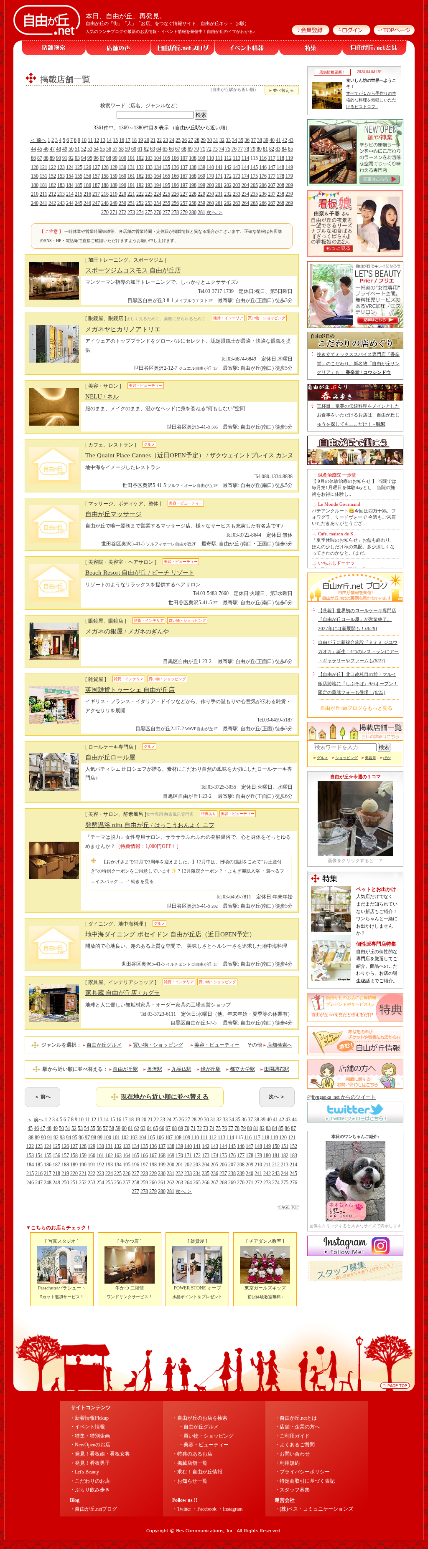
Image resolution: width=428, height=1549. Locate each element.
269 (289, 203)
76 (234, 149)
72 (208, 149)
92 (71, 158)
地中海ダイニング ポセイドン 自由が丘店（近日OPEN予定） (170, 934)
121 (43, 167)
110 (210, 158)
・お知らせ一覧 (189, 1481)
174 (245, 176)
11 (90, 140)
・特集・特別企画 (90, 1436)
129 (113, 167)
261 (219, 203)
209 (289, 185)
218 (105, 194)
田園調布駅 (276, 1069)
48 (58, 149)
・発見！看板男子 (90, 1463)
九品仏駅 (181, 1069)
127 (96, 167)
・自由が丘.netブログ (93, 1509)
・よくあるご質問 (295, 1445)
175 (254, 176)
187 (96, 185)
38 (259, 140)
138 (192, 167)
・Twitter (181, 1509)
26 (184, 140)
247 (96, 203)
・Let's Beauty (84, 1472)
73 (215, 149)
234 (245, 194)
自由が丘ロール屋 (110, 757)
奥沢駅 (154, 1069)
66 (171, 149)
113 (236, 158)
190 (122, 185)
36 (247, 140)
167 (184, 176)
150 (34, 176)
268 (280, 203)
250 (122, 203)
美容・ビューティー (216, 1045)
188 (105, 185)
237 (271, 194)
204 (245, 185)
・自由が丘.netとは (296, 1418)
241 (43, 203)
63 (152, 149)
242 (52, 203)
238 (280, 194)
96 (96, 158)
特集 (310, 47)
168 (192, 176)
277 (166, 212)
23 (165, 140)
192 (140, 185)
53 (89, 149)
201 (219, 185)
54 (96, 149)
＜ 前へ (38, 140)
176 (263, 176)
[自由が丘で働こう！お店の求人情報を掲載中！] (355, 463)
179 (289, 176)
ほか (387, 758)
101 (131, 158)
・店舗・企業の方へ (297, 1427)
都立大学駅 (242, 1069)
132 (140, 167)
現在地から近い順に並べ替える (165, 1096)
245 (78, 203)
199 (201, 185)
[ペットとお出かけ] (331, 930)
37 (253, 140)
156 (87, 176)
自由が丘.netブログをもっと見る (356, 708)
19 (140, 140)
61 (140, 149)
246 (87, 203)
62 (146, 149)
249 (113, 203)
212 (52, 194)
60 (133, 149)
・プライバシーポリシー (302, 1472)
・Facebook (204, 1509)
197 (184, 185)
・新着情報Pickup (89, 1418)
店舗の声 (118, 47)
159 (113, 176)
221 (131, 194)
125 (78, 167)
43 (290, 140)
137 (184, 167)
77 (240, 149)
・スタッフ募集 (292, 1490)
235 (254, 194)
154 (70, 176)
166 (175, 176)
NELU (102, 396)
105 (166, 158)
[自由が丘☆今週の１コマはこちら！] (355, 854)
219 (113, 194)
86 (33, 158)
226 (175, 194)
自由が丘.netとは (374, 47)
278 (175, 212)
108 (192, 158)
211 (43, 194)
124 (70, 167)
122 (52, 167)
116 (263, 158)
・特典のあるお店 (192, 1454)
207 (271, 185)
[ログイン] (350, 33)
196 (175, 185)
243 (61, 203)
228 (192, 194)
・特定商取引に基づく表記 (305, 1481)
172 (228, 176)
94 (83, 158)
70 (196, 149)
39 (265, 140)
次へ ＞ (214, 212)
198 (192, 185)
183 (61, 185)
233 (236, 194)
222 (140, 194)
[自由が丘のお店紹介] (355, 184)
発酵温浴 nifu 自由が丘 (149, 825)
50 (71, 149)
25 (178, 140)
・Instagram (230, 1509)
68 (183, 149)
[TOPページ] (393, 33)
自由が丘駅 (125, 1069)
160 (122, 176)
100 (122, 158)
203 (236, 185)
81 (265, 149)
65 (165, 149)
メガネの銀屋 (127, 631)
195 (166, 185)
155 (78, 176)
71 (202, 149)
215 (78, 194)
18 (134, 140)
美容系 (370, 758)
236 (263, 194)
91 (64, 158)
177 (271, 176)
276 (157, 212)
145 (254, 167)
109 (201, 158)
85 (290, 149)
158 (105, 176)
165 (166, 176)
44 (33, 149)
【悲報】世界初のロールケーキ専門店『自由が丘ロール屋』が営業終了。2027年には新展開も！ (357, 619)
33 (228, 140)
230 (210, 194)
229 (201, 194)
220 (122, 194)
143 (236, 167)
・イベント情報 (87, 1427)
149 (289, 167)
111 (219, 158)
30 (209, 140)
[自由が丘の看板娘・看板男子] (355, 255)
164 (157, 176)
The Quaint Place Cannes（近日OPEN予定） (189, 455)
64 (158, 149)
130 (122, 167)
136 (175, 167)
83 (277, 149)
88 (45, 158)
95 (89, 158)
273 (131, 212)
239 (289, 194)
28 (196, 140)
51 (77, 149)
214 (70, 194)
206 (263, 185)
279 (184, 212)
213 (61, 194)
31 (215, 140)
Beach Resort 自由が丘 (139, 572)
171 (219, 176)
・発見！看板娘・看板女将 (100, 1454)
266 (263, 203)
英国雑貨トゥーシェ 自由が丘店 (130, 689)
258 (192, 203)
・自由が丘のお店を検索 (199, 1418)
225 (166, 194)
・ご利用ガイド (292, 1436)
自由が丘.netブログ (182, 47)
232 (228, 194)
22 (159, 140)
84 (284, 149)
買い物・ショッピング (158, 1045)
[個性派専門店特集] (331, 979)
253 (149, 203)
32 (221, 140)
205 (254, 185)
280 (192, 212)
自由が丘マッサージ (113, 514)
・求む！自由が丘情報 (197, 1472)
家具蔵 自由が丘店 (122, 992)
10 (84, 140)
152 (52, 176)
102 (140, 158)
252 (140, 203)
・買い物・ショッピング (206, 1436)
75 (227, 149)
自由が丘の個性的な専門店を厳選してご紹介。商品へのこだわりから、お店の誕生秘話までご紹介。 (376, 966)
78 (246, 149)
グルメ (322, 758)
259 (201, 203)
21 (152, 140)
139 (201, 167)
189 (113, 185)
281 (201, 212)
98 (108, 158)
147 (271, 167)
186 (87, 185)
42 (284, 140)
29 (203, 140)
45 (39, 149)
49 (64, 149)
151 (43, 176)
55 (102, 149)
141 (219, 167)
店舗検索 (54, 47)
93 (77, 158)
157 (96, 176)
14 (109, 140)
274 (140, 212)
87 (39, 158)
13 (102, 140)
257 (184, 203)
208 (280, 185)
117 (271, 158)
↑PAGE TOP (288, 1207)
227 (184, 194)
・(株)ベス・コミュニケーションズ (314, 1509)
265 (254, 203)
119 (289, 158)
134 (157, 167)
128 (105, 167)
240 (34, 203)
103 (149, 158)
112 (228, 158)
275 (149, 212)
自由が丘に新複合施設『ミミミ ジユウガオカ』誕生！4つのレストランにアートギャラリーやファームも (358, 651)
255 (166, 203)
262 (228, 203)
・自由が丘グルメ (198, 1427)
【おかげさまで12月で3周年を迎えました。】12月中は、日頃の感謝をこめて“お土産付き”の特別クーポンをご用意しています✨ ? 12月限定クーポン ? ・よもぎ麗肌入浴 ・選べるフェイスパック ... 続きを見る (187, 871)
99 (114, 158)
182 (52, 185)
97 (102, 158)
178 (280, 176)
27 (190, 140)
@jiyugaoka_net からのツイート (341, 1097)
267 (271, 203)
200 (210, 185)
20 (146, 140)
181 (43, 185)
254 (157, 203)
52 (83, 149)
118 (280, 158)
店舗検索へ (279, 1045)
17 (127, 140)
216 (87, 194)
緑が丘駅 (211, 1069)
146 (263, 167)
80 (259, 149)
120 (34, 167)
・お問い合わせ (292, 1454)
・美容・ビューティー (203, 1445)
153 (61, 176)
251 (131, 203)
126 (87, 167)
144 (245, 167)
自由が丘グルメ (104, 1045)
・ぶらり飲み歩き (90, 1490)
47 (52, 149)
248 (105, 203)
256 (175, 203)
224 (157, 194)
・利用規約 (287, 1463)
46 (45, 149)
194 (157, 185)
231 (219, 194)
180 (34, 185)
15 (115, 140)
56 (108, 149)
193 (149, 185)
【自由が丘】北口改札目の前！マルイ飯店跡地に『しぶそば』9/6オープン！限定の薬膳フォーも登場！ (358, 683)
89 (52, 158)
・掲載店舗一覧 (189, 1463)
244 (70, 203)
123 (61, 167)
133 (149, 167)
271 (113, 212)
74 (221, 149)
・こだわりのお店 (90, 1481)
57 (114, 149)
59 (127, 149)
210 (34, 194)
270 (105, 212)
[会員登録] (309, 33)
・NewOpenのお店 (90, 1445)
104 (157, 158)
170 (210, 176)
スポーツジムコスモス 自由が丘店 (133, 270)
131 (131, 167)
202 (228, 185)
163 (149, 176)
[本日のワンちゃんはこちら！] (355, 1220)
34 (234, 140)
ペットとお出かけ (376, 889)
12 (96, 140)
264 (245, 203)
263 (236, 203)
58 (121, 149)
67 (177, 149)
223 (149, 194)
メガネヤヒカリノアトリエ (122, 329)
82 (271, 149)
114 (245, 158)
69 (190, 149)
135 (166, 167)
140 (210, 167)
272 (122, 212)
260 (210, 203)
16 (121, 140)
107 (184, 158)
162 (140, 176)
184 (70, 185)
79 (252, 149)
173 (236, 176)
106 (175, 158)
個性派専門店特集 (376, 944)
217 (96, 194)
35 (240, 140)
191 (131, 185)
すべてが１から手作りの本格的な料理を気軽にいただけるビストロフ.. (371, 100)
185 (78, 185)
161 (131, 176)
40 (272, 140)
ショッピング (346, 758)
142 (228, 167)
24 (171, 140)
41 (278, 140)
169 (201, 176)
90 (58, 158)
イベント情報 (247, 47)
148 (280, 167)
